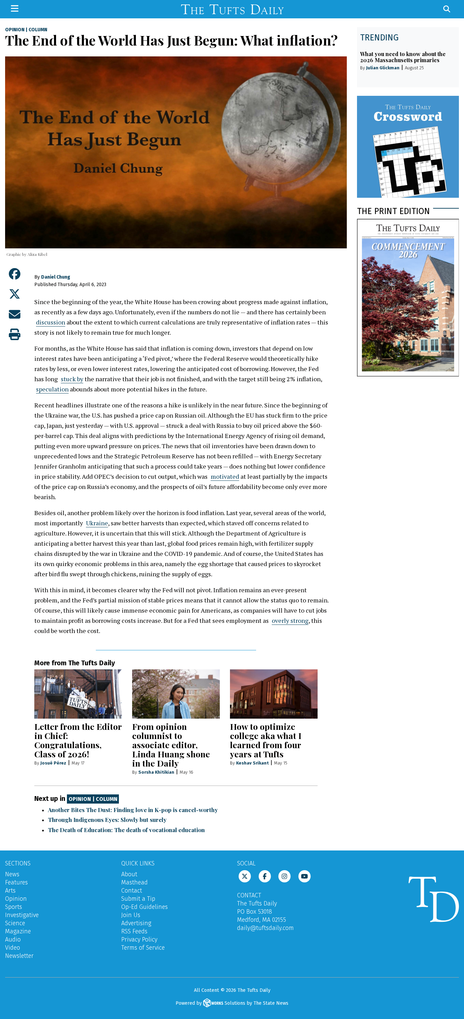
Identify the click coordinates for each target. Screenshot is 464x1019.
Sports (13, 907)
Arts (10, 890)
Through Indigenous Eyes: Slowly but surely (107, 819)
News (12, 874)
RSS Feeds (134, 931)
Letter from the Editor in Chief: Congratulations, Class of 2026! (78, 740)
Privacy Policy (139, 939)
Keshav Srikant (252, 763)
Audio (13, 939)
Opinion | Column (93, 799)
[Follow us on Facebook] (264, 876)
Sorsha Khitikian (156, 772)
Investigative (22, 915)
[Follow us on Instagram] (284, 876)
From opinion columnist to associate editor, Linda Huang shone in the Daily (171, 745)
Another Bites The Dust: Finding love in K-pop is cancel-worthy (133, 809)
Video (12, 947)
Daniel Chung (55, 277)
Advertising (136, 923)
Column (38, 30)
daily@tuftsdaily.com (265, 928)
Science (15, 923)
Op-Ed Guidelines (144, 907)
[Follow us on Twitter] (244, 876)
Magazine (18, 931)
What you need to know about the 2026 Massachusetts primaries (403, 57)
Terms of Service (143, 947)
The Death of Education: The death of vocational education (126, 829)
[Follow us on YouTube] (304, 876)
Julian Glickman (382, 67)
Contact (131, 890)
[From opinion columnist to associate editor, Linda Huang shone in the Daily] (176, 694)
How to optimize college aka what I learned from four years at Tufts (265, 740)
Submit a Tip (138, 898)
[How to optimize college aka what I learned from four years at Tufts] (274, 694)
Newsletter (19, 956)
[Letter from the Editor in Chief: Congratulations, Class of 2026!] (78, 694)
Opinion (14, 30)
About (129, 874)
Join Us (130, 915)
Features (16, 882)
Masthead (134, 882)
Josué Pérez (53, 763)
